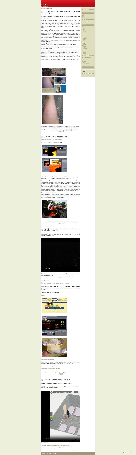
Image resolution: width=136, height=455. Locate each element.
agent (83, 59)
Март (84, 43)
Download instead (45, 442)
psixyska (83, 60)
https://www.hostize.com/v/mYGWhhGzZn (50, 368)
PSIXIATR (84, 61)
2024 (83, 45)
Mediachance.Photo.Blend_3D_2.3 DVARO (56, 283)
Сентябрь (85, 38)
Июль (84, 28)
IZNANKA (84, 58)
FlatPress (45, 4)
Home (83, 14)
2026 (83, 26)
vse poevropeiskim (85, 63)
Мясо (84, 22)
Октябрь (84, 37)
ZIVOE (83, 62)
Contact (83, 17)
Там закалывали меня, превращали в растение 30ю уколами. (55, 445)
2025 (83, 34)
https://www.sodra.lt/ (46, 59)
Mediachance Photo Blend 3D (47, 359)
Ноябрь (84, 36)
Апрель (84, 31)
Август (84, 27)
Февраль (84, 32)
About (83, 16)
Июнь (84, 29)
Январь (84, 33)
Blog (83, 15)
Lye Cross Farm (69, 363)
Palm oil (43, 295)
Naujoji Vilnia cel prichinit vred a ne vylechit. (57, 379)
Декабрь (84, 46)
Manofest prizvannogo (86, 57)
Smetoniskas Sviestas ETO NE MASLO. (55, 137)
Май (83, 30)
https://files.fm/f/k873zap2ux (47, 371)
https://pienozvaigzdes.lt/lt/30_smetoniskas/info (51, 139)
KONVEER (84, 64)
